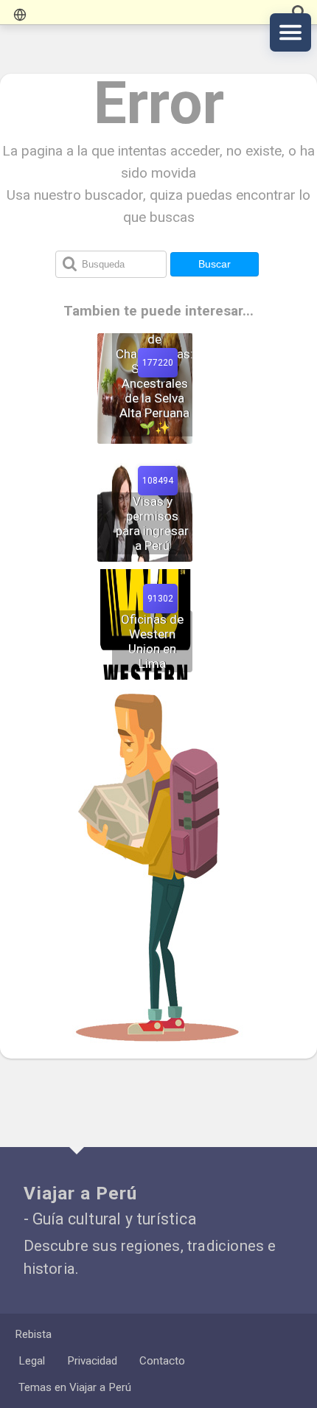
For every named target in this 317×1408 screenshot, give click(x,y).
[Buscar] (298, 12)
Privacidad (92, 1360)
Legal (31, 1360)
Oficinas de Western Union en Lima (152, 641)
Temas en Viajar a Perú (74, 1387)
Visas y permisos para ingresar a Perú (152, 523)
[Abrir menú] (290, 32)
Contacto (162, 1360)
